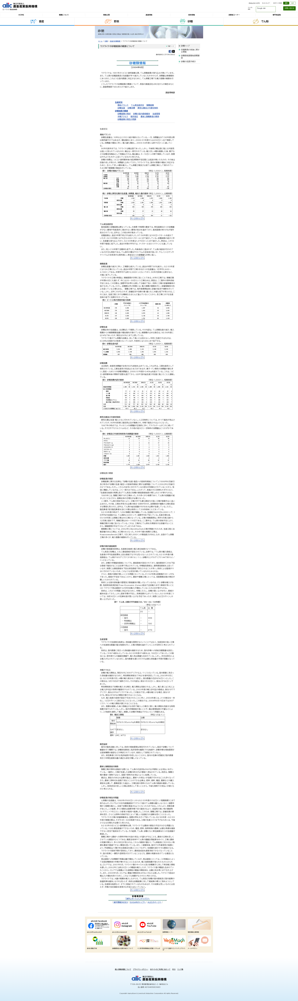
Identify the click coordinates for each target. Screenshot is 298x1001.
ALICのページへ (154, 902)
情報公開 (106, 15)
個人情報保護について (123, 969)
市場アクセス (123, 116)
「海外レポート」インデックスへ (137, 898)
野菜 (116, 21)
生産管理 (156, 114)
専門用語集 (277, 15)
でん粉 (265, 21)
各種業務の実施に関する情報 (190, 51)
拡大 (292, 3)
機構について (64, 15)
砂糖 (190, 21)
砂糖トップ (185, 46)
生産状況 (118, 102)
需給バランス (123, 105)
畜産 (41, 21)
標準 (286, 3)
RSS (174, 969)
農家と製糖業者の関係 (150, 116)
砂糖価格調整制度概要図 (190, 57)
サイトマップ (265, 3)
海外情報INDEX (120, 902)
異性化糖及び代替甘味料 (148, 108)
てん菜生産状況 (137, 105)
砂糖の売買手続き (188, 61)
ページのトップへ (137, 218)
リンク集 (180, 969)
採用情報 (191, 15)
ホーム (100, 41)
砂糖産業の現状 (124, 114)
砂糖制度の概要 (121, 111)
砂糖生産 (121, 108)
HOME (21, 15)
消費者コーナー (234, 15)
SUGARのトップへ (138, 902)
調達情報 (149, 15)
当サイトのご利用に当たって (160, 969)
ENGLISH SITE (254, 3)
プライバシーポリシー (140, 969)
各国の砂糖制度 (115, 41)
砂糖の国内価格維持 (141, 114)
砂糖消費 (131, 108)
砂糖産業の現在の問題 (127, 119)
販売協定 (134, 116)
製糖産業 (150, 105)
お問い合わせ (289, 8)
